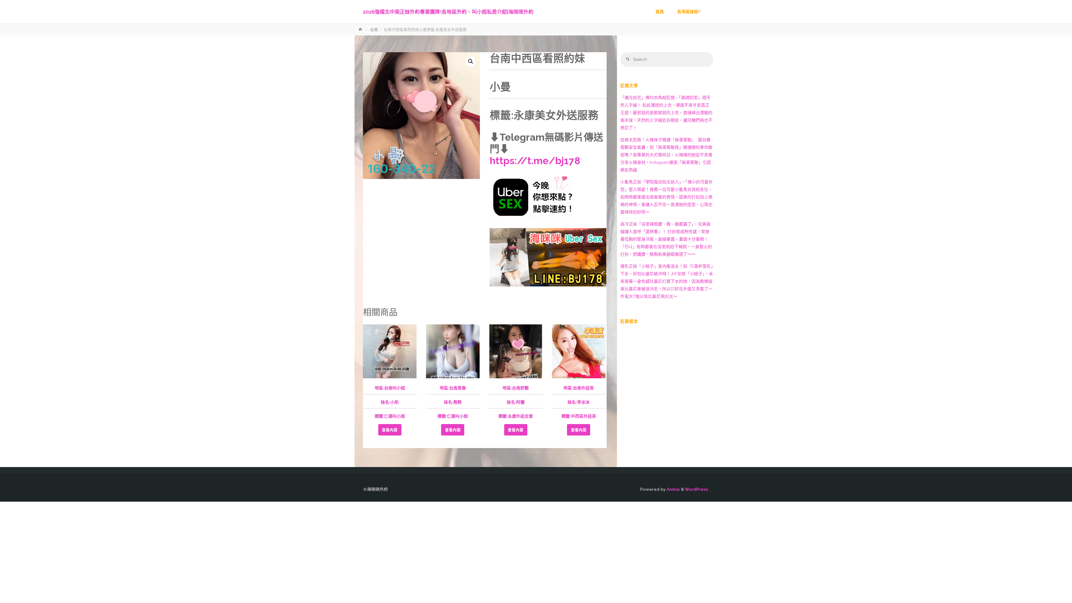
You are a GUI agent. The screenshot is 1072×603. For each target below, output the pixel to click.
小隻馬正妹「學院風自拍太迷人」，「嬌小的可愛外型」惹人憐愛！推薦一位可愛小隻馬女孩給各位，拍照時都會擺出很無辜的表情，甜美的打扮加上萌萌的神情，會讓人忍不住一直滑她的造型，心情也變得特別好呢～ (666, 197)
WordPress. (697, 489)
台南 (374, 29)
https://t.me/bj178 (535, 160)
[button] (471, 61)
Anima (673, 489)
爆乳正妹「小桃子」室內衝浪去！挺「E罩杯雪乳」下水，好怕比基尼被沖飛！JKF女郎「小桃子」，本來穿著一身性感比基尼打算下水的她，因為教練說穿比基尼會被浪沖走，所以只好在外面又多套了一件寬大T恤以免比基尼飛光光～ (666, 281)
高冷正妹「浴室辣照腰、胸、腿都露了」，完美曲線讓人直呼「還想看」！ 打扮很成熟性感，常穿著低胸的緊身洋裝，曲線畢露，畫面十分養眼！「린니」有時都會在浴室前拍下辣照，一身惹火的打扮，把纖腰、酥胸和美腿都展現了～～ (666, 239)
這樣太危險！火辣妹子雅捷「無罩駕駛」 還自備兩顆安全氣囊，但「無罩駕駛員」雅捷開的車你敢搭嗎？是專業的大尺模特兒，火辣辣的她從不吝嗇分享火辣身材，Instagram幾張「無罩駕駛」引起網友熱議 (666, 155)
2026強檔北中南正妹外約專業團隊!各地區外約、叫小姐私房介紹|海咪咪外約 (448, 12)
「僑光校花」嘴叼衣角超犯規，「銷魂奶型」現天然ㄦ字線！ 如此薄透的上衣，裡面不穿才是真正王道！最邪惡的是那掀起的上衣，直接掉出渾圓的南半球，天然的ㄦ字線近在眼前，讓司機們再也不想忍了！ (666, 112)
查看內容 (390, 430)
